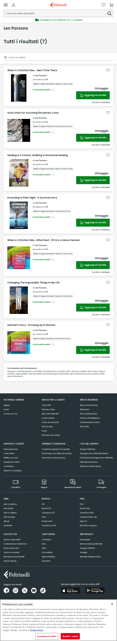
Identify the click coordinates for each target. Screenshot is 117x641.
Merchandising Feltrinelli (91, 544)
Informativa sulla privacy (53, 457)
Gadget (83, 552)
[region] (58, 620)
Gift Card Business (88, 413)
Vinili (44, 517)
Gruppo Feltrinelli (87, 449)
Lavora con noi (11, 413)
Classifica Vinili (49, 525)
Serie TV (83, 521)
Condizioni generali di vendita (56, 449)
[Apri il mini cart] (111, 5)
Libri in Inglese (10, 512)
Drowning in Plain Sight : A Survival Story (32, 197)
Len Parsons (41, 75)
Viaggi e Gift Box (87, 548)
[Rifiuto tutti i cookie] (112, 604)
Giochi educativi (11, 548)
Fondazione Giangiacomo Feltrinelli (96, 457)
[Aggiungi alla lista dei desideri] (108, 70)
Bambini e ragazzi (88, 525)
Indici (44, 431)
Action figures (10, 561)
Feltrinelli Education (89, 462)
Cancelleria (47, 552)
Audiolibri (8, 525)
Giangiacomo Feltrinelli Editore (94, 453)
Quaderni (46, 561)
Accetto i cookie (70, 636)
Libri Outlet (8, 508)
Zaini (44, 548)
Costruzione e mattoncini (15, 544)
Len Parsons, (38, 79)
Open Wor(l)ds (48, 556)
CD (43, 504)
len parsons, (38, 122)
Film (82, 504)
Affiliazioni (84, 409)
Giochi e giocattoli (12, 539)
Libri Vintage (9, 517)
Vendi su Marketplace (90, 418)
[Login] (13, 4)
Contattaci (9, 466)
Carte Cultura (48, 418)
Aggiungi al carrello (95, 95)
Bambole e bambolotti (14, 556)
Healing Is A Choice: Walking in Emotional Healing (37, 155)
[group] (58, 20)
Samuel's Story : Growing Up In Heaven (31, 325)
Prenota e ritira (48, 409)
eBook (6, 521)
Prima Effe (84, 426)
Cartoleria (46, 539)
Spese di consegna (13, 470)
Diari (44, 544)
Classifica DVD (87, 512)
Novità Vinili (47, 521)
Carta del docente (50, 422)
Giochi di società (12, 552)
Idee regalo (85, 539)
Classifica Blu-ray (88, 517)
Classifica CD (48, 512)
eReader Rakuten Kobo (90, 556)
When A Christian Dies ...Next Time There (32, 70)
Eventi (6, 409)
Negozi (7, 405)
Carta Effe (46, 405)
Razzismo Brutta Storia (90, 466)
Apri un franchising (89, 405)
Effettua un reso (11, 457)
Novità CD (46, 508)
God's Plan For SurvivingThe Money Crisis (33, 113)
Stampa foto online (51, 435)
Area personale (11, 449)
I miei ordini (9, 453)
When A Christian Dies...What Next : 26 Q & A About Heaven (43, 240)
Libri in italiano (10, 504)
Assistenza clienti (12, 462)
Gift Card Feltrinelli (50, 413)
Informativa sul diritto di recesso (57, 453)
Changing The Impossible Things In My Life (33, 282)
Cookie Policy (36, 630)
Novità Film (85, 508)
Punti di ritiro (47, 426)
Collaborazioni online (90, 422)
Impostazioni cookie (46, 636)
